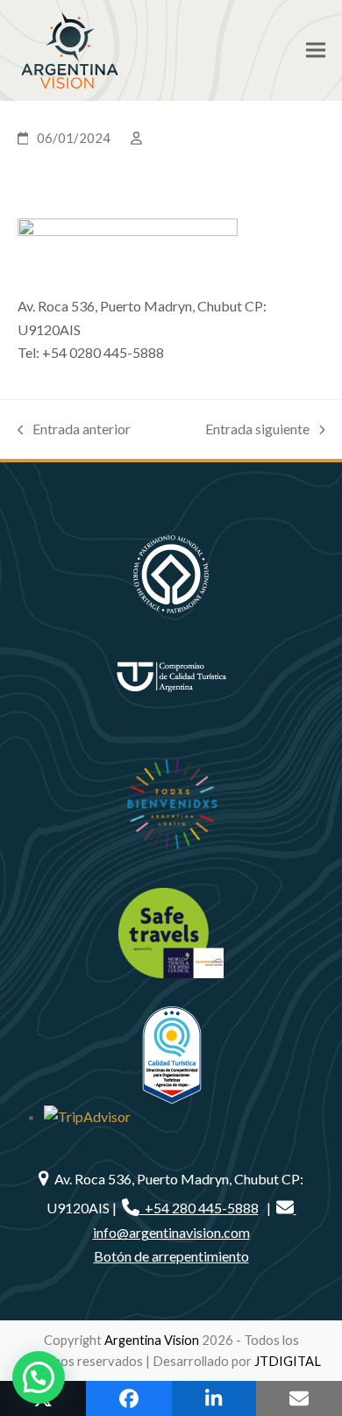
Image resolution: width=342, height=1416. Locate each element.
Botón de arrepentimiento (171, 1256)
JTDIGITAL (287, 1361)
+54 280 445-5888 (199, 1207)
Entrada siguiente (257, 430)
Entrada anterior (75, 430)
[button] (315, 50)
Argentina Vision (151, 1340)
